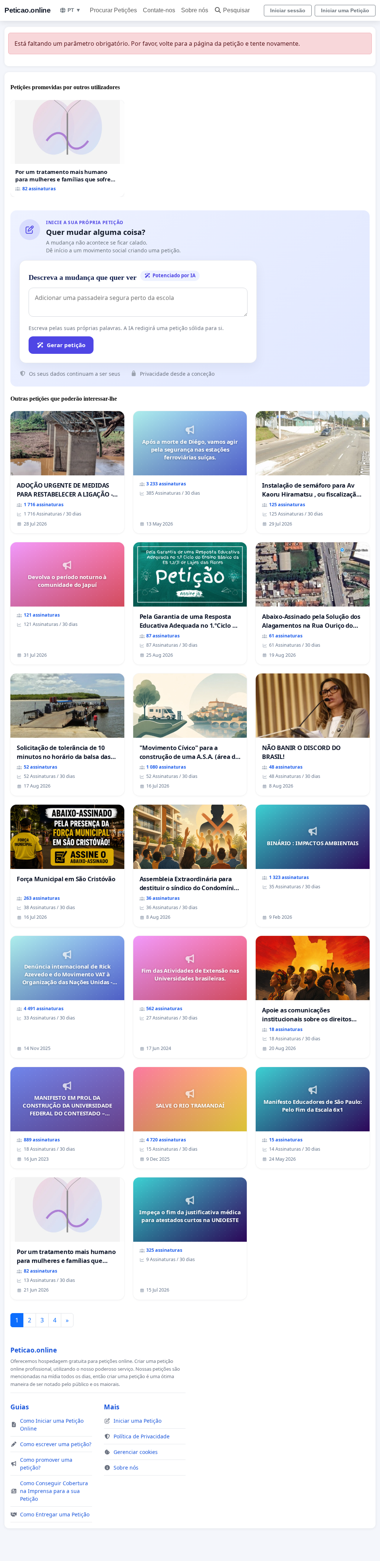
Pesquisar (236, 10)
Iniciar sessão (287, 10)
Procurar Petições (113, 10)
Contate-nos (159, 10)
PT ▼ (74, 10)
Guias (19, 1406)
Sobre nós (194, 10)
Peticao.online (27, 10)
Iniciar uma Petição (345, 10)
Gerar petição (66, 345)
